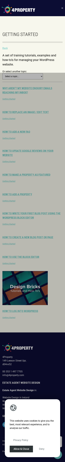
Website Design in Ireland (15, 397)
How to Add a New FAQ (16, 131)
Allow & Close (21, 448)
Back (5, 48)
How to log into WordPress (20, 311)
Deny (41, 448)
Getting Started (8, 99)
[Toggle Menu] (62, 8)
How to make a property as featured (26, 174)
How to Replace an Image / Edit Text (25, 112)
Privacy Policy (20, 440)
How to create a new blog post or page (27, 237)
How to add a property (17, 194)
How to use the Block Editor (20, 257)
